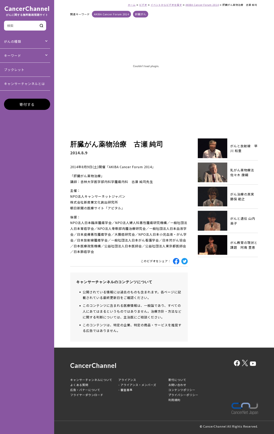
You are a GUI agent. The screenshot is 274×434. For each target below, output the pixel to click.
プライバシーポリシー (183, 395)
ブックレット (14, 69)
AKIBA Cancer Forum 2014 (111, 14)
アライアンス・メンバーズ (138, 385)
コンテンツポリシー (181, 390)
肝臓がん (140, 14)
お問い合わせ (177, 385)
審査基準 (127, 390)
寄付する (27, 104)
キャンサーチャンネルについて (91, 380)
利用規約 (174, 400)
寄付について (177, 380)
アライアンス (127, 380)
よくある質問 (79, 385)
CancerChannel (27, 11)
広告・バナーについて (85, 390)
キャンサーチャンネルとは (24, 83)
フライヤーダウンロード (86, 395)
